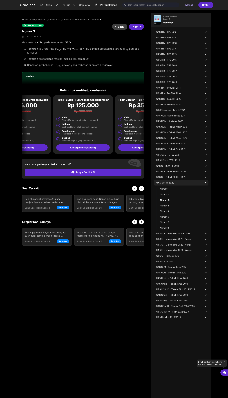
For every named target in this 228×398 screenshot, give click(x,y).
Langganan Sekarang (83, 147)
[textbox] (83, 53)
